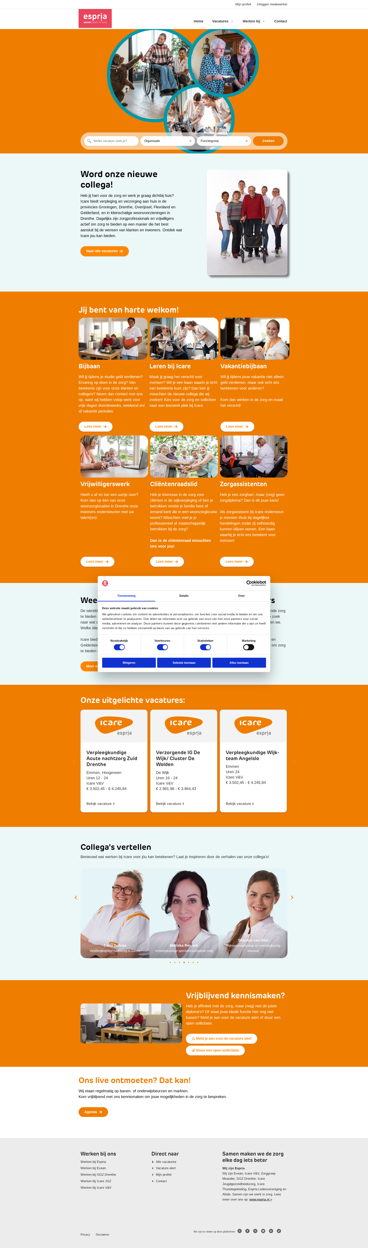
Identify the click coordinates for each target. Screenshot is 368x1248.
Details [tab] (184, 595)
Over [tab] (241, 595)
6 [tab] (193, 962)
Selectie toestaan (184, 662)
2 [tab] (175, 962)
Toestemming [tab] (126, 595)
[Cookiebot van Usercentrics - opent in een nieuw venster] (249, 583)
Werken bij (251, 21)
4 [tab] (184, 962)
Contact (280, 21)
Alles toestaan (239, 662)
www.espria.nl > (260, 1199)
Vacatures (220, 21)
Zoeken (268, 141)
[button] (74, 760)
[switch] (162, 647)
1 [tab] (170, 962)
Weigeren (129, 662)
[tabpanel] (115, 913)
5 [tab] (189, 962)
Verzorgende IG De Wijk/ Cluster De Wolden (108, 758)
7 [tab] (198, 962)
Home (198, 21)
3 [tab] (179, 962)
